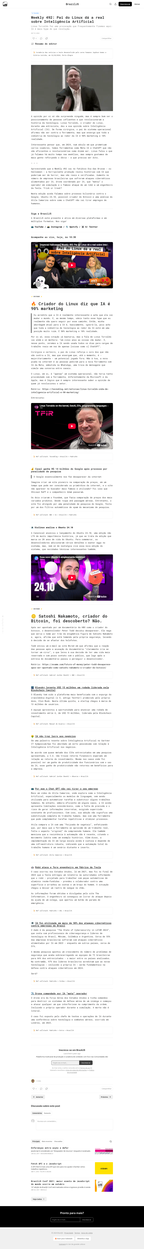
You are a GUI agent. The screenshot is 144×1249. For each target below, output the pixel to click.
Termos (77, 1233)
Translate (36, 13)
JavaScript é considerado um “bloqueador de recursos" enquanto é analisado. (61, 1151)
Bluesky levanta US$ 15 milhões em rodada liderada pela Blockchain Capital (70, 688)
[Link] (28, 44)
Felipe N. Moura (45, 1171)
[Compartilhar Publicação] (115, 4)
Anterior (39, 1097)
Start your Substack (64, 1238)
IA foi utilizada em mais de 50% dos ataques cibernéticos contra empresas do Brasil (71, 924)
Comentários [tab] (37, 1113)
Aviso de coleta (87, 1233)
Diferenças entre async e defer (50, 1147)
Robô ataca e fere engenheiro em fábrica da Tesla (68, 867)
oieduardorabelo (47, 1153)
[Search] (110, 4)
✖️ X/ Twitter (90, 226)
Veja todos (37, 1199)
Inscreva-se (125, 4)
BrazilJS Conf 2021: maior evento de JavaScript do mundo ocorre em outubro (60, 1182)
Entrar (137, 4)
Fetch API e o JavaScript (46, 1163)
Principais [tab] (36, 1141)
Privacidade (68, 1233)
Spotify (73, 226)
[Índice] (2, 624)
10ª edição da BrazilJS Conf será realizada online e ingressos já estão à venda (60, 1187)
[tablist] (41, 1113)
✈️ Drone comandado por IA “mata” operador (59, 993)
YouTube (39, 226)
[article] (72, 1152)
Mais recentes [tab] (47, 1141)
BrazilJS (44, 1190)
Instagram (56, 226)
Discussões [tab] (58, 1141)
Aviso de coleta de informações (76, 1070)
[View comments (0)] (41, 38)
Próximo (104, 1097)
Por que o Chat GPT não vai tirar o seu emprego (66, 788)
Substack (62, 1244)
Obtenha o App (83, 1238)
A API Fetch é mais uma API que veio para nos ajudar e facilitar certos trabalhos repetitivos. (58, 1168)
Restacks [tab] (47, 1113)
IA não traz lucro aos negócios (55, 736)
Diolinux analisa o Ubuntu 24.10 (54, 527)
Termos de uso (85, 1068)
